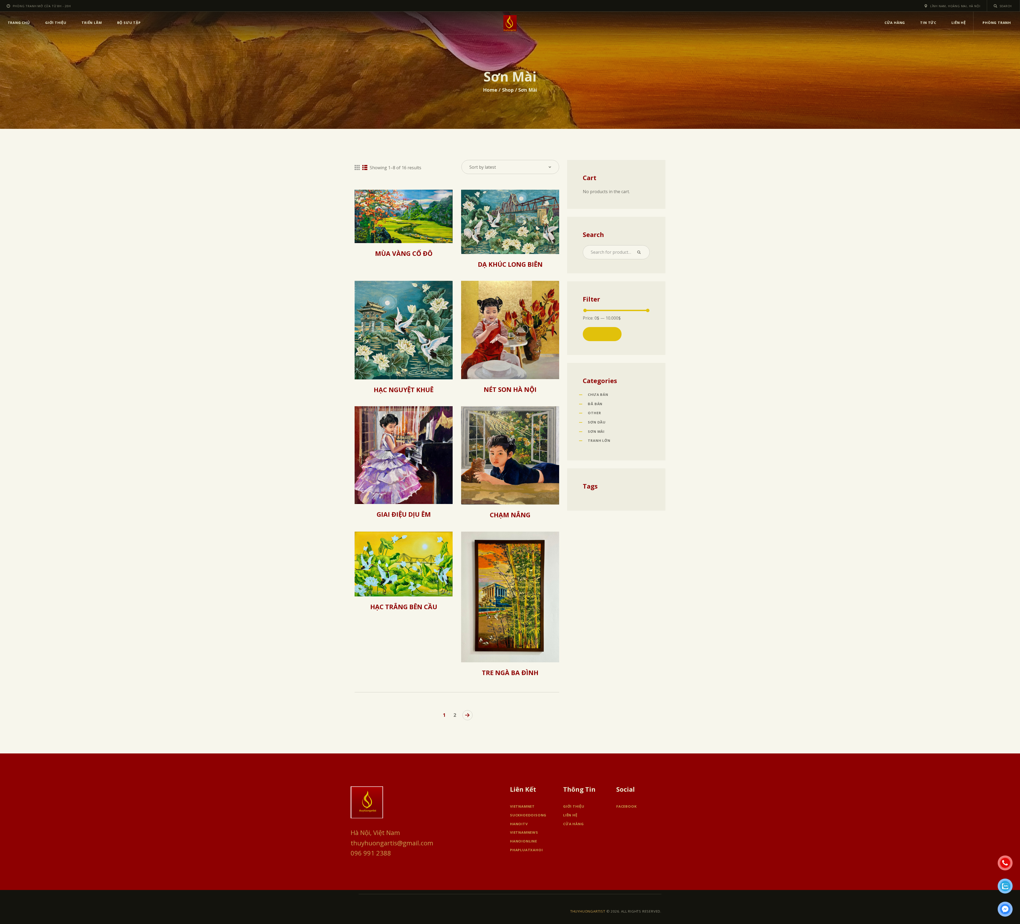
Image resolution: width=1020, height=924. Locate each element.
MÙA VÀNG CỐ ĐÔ (403, 253)
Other (594, 412)
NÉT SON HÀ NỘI (510, 389)
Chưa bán (598, 394)
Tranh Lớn (599, 440)
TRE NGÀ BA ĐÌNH (510, 673)
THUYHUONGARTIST (587, 911)
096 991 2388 (371, 853)
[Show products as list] (364, 167)
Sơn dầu (597, 422)
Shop (508, 90)
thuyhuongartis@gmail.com (392, 842)
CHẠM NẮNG (510, 515)
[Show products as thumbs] (357, 167)
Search (641, 252)
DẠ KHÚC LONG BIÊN (510, 264)
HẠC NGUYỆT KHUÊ (404, 390)
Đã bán (595, 403)
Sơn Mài (596, 431)
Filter (602, 334)
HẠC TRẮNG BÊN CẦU (403, 607)
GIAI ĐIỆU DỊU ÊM (404, 514)
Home (490, 90)
